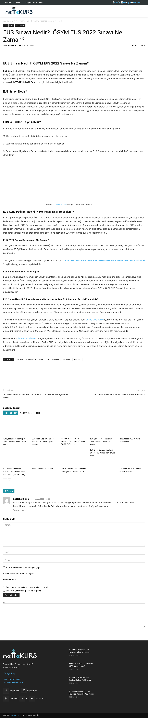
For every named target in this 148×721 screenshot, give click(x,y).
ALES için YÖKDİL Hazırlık (42, 469)
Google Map (9, 673)
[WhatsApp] (19, 52)
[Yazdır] (39, 52)
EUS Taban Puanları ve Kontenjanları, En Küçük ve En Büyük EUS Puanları (73, 441)
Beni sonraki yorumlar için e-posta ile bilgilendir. (27, 587)
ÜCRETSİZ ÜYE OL (27, 338)
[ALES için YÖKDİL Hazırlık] (45, 457)
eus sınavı (67, 359)
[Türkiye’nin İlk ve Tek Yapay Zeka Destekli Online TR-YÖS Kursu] (16, 428)
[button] (141, 11)
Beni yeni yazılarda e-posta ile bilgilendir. (24, 591)
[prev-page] (5, 480)
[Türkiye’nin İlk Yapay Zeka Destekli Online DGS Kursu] (59, 653)
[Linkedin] (26, 52)
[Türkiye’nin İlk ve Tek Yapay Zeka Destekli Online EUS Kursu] (103, 428)
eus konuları (44, 359)
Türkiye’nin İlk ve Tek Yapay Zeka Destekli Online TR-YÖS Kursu (15, 442)
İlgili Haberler (11, 413)
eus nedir (55, 359)
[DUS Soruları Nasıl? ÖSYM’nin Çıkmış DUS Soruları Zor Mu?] (74, 457)
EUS (15, 21)
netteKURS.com (14, 45)
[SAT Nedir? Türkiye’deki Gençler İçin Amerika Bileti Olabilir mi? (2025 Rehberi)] (16, 457)
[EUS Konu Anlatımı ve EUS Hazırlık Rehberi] (132, 457)
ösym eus (77, 359)
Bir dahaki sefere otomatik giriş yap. (23, 567)
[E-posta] (33, 52)
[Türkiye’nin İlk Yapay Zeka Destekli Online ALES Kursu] (59, 681)
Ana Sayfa (7, 21)
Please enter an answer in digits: (18, 573)
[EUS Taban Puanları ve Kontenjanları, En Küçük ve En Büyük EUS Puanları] (74, 427)
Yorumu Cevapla (19, 510)
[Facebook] (6, 52)
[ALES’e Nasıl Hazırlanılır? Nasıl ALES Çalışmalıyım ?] (59, 667)
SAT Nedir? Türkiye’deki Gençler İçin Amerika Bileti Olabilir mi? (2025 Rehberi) (14, 472)
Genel (11, 25)
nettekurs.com (17, 715)
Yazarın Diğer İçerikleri (30, 413)
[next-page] (9, 480)
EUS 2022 (19, 359)
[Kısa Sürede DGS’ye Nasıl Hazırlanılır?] (132, 428)
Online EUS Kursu (60, 204)
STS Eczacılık (20, 25)
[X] (13, 52)
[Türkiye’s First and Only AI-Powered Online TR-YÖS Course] (59, 695)
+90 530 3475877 (11, 679)
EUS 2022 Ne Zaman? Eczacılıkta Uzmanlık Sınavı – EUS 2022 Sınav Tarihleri (105, 260)
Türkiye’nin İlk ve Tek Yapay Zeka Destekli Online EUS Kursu (101, 442)
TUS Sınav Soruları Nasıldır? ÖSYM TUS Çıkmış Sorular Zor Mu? (102, 453)
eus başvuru (31, 359)
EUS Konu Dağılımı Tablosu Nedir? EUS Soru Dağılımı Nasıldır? (43, 442)
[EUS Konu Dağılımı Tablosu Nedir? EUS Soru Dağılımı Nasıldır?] (45, 428)
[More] (46, 52)
